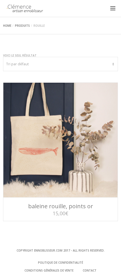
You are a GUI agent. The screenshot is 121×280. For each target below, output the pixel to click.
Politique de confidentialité (60, 263)
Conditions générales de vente (48, 270)
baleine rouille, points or (60, 206)
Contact (90, 270)
